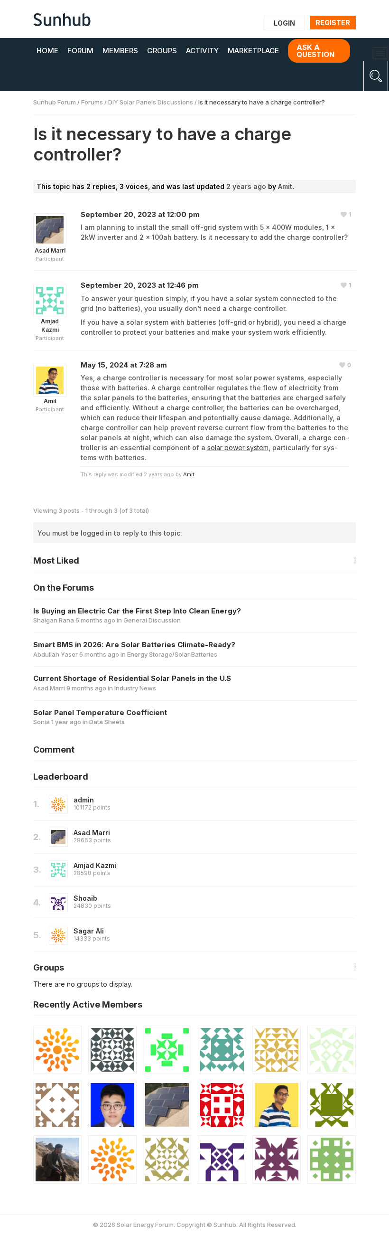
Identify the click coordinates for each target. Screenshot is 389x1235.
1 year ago (66, 722)
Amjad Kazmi (95, 865)
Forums (92, 102)
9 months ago (86, 688)
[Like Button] (346, 214)
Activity (202, 50)
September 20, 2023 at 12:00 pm (140, 214)
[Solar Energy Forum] (62, 19)
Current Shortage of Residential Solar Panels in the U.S (132, 678)
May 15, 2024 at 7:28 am (124, 364)
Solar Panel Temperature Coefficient (100, 712)
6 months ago (95, 620)
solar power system (238, 447)
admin (84, 800)
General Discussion (152, 620)
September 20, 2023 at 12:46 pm (140, 285)
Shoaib (85, 898)
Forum (80, 50)
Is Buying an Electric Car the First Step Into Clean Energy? (137, 610)
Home (47, 50)
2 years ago (246, 186)
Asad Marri (92, 833)
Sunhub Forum (54, 102)
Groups (162, 50)
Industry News (135, 688)
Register (332, 23)
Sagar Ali (89, 931)
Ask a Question (315, 51)
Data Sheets (107, 722)
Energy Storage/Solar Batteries (172, 654)
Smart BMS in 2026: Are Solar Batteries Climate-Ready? (134, 644)
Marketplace (253, 50)
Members (120, 50)
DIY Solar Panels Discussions (150, 102)
